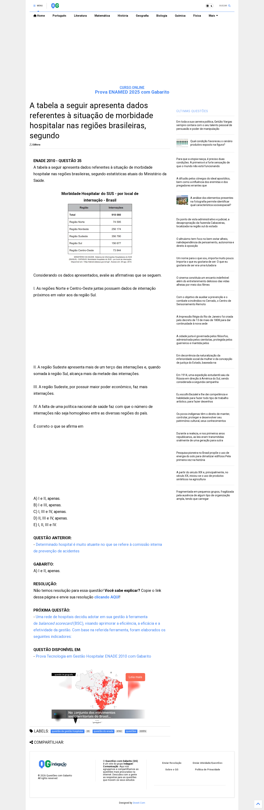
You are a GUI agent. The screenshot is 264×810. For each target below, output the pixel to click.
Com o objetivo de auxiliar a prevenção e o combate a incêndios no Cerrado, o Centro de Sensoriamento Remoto (203, 301)
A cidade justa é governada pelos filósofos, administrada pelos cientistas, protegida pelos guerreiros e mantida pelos (204, 340)
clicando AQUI (106, 597)
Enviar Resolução (171, 763)
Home (41, 15)
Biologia (161, 15)
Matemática (102, 15)
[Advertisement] (132, 52)
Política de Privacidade (207, 769)
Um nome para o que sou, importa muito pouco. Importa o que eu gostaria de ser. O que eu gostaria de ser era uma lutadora (205, 262)
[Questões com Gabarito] (55, 7)
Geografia (142, 15)
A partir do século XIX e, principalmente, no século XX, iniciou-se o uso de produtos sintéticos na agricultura (202, 476)
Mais (212, 15)
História (123, 15)
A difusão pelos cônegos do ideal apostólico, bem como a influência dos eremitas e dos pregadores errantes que (203, 182)
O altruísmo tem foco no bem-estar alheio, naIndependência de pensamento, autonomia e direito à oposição (205, 242)
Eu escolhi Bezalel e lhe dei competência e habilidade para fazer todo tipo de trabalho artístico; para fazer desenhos (202, 398)
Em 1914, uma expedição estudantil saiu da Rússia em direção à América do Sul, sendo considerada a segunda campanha (202, 378)
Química (180, 15)
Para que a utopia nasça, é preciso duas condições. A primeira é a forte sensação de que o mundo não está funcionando (203, 162)
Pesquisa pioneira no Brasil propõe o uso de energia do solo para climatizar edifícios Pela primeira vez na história (203, 456)
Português (59, 15)
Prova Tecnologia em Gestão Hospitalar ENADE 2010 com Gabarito (93, 656)
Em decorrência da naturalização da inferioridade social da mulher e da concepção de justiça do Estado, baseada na (204, 359)
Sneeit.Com (139, 802)
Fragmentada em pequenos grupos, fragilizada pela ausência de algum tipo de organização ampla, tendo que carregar (205, 495)
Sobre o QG (171, 769)
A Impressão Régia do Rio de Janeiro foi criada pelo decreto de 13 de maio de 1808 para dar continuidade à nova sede (204, 320)
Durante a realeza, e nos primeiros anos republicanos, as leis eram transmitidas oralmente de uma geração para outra (200, 437)
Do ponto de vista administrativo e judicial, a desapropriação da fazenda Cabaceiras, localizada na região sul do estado (202, 223)
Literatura (80, 15)
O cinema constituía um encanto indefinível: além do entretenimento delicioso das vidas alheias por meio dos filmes (202, 281)
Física (197, 15)
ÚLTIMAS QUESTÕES (192, 111)
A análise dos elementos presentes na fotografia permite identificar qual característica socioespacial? (211, 201)
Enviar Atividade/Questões (207, 763)
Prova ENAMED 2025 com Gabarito (132, 92)
